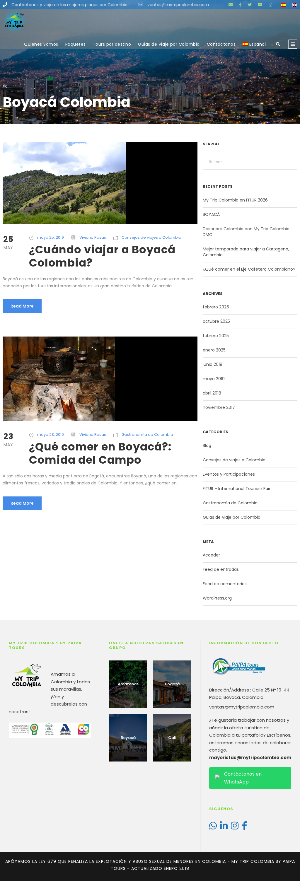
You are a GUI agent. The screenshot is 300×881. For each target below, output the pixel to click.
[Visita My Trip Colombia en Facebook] (244, 827)
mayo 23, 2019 (50, 434)
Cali (172, 737)
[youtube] (260, 5)
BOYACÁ (211, 214)
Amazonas (128, 684)
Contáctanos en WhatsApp (243, 778)
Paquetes (75, 44)
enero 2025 (214, 350)
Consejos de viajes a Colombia (151, 237)
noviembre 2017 (219, 407)
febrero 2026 (216, 307)
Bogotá (172, 684)
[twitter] (250, 5)
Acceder (211, 555)
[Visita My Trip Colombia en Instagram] (234, 827)
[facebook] (240, 5)
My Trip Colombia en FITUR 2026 (235, 200)
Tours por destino (112, 44)
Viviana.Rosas (92, 237)
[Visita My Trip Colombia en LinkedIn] (224, 827)
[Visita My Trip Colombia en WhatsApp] (213, 827)
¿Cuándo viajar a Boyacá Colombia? (102, 256)
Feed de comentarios (225, 584)
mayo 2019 (214, 379)
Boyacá (128, 737)
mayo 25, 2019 (50, 237)
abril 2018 (212, 393)
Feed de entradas (221, 569)
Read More (22, 306)
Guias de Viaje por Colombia (169, 44)
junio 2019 (212, 364)
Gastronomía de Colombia (147, 434)
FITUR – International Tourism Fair (236, 488)
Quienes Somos (41, 44)
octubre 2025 (216, 321)
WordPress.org (217, 598)
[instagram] (270, 5)
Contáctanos (221, 44)
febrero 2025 (216, 336)
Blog (207, 445)
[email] (231, 5)
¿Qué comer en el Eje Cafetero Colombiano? (249, 269)
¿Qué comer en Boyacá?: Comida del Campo (100, 453)
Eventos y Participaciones (229, 474)
